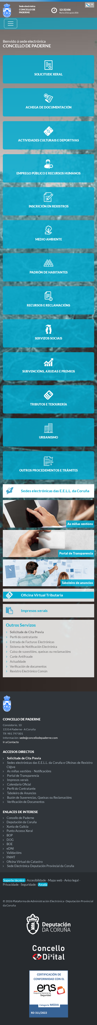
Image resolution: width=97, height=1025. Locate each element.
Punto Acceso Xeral (20, 831)
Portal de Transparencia (23, 775)
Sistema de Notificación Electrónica (33, 647)
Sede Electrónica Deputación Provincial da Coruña (40, 866)
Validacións (14, 853)
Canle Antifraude (21, 656)
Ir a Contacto (11, 742)
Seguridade (28, 884)
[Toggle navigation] (10, 23)
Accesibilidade (37, 880)
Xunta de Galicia (17, 826)
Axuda (42, 884)
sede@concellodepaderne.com (39, 738)
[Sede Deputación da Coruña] (48, 928)
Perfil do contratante (24, 637)
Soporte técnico (14, 880)
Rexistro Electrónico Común (28, 671)
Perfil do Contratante (21, 788)
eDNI (10, 848)
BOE (10, 844)
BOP (10, 835)
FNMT (11, 857)
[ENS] (48, 997)
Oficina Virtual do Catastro (25, 862)
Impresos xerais (17, 780)
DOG (10, 840)
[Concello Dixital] (48, 956)
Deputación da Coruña (22, 822)
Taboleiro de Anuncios (21, 793)
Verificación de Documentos (25, 802)
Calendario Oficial (19, 784)
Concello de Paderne (20, 818)
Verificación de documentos (28, 666)
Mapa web (55, 880)
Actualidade (18, 661)
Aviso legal (71, 880)
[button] (89, 4)
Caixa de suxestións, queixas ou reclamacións (40, 651)
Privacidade (11, 884)
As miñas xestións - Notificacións (29, 771)
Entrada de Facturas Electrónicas (32, 642)
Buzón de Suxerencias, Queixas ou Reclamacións (39, 797)
